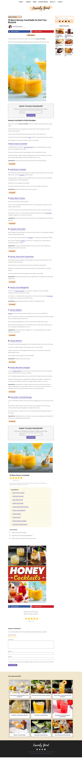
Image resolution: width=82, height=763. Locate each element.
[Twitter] (39, 749)
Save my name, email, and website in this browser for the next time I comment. (31, 662)
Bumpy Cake (58, 54)
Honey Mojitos (16, 310)
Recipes (21, 1)
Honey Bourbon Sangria (20, 367)
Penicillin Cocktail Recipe (21, 397)
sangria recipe (17, 371)
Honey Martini (16, 341)
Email (10, 656)
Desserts (28, 1)
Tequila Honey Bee (17, 229)
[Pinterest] (42, 749)
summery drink (28, 147)
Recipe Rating (12, 635)
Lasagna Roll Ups (68, 45)
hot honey (49, 213)
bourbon (22, 174)
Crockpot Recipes (43, 1)
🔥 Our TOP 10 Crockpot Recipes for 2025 (59, 36)
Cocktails (14, 17)
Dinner (34, 1)
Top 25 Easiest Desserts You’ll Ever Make (69, 36)
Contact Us (49, 753)
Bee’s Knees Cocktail (18, 144)
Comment (11, 639)
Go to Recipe (12, 164)
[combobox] (64, 18)
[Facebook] (37, 749)
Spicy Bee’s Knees (17, 198)
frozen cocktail (19, 291)
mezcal (30, 237)
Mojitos (10, 313)
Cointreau (50, 296)
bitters (23, 240)
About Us (52, 1)
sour (30, 137)
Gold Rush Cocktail (18, 169)
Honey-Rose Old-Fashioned (21, 256)
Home (10, 17)
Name (10, 651)
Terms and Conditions (41, 753)
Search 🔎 (60, 1)
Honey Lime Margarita (19, 287)
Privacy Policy (33, 753)
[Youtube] (45, 749)
